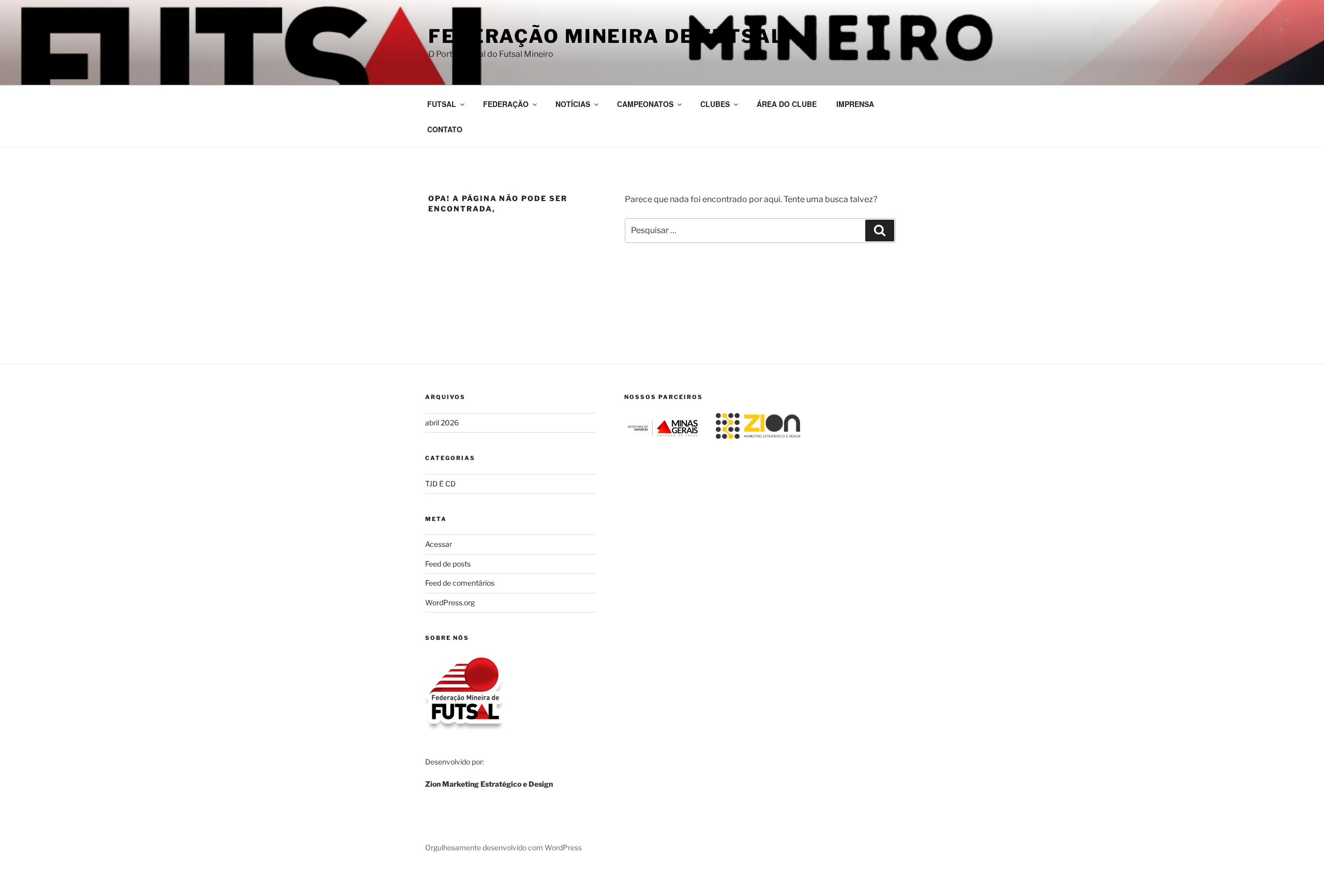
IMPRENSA (855, 104)
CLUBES (715, 104)
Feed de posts (448, 563)
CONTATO (444, 129)
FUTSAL (441, 104)
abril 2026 (442, 422)
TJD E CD (440, 483)
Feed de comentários (459, 582)
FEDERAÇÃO (506, 104)
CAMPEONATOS (645, 104)
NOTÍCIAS (572, 104)
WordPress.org (450, 602)
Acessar (438, 544)
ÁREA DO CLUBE (787, 104)
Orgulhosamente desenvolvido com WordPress (503, 847)
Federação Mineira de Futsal (606, 36)
